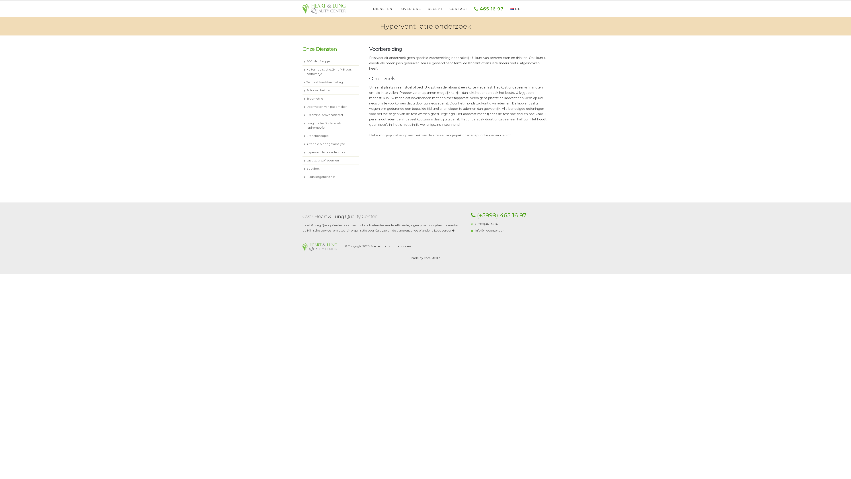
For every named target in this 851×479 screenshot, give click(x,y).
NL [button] (517, 9)
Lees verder (443, 230)
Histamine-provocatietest (324, 115)
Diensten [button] (382, 9)
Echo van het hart (319, 90)
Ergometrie (314, 98)
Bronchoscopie (317, 135)
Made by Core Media (425, 258)
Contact (458, 9)
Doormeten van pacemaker (326, 106)
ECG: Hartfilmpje (318, 61)
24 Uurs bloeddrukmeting (324, 82)
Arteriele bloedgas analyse (325, 144)
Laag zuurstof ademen (322, 160)
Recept (435, 9)
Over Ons (411, 9)
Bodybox (313, 168)
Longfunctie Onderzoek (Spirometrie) (323, 125)
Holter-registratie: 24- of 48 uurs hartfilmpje (328, 72)
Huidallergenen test (320, 177)
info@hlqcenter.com (490, 230)
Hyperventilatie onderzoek (325, 152)
